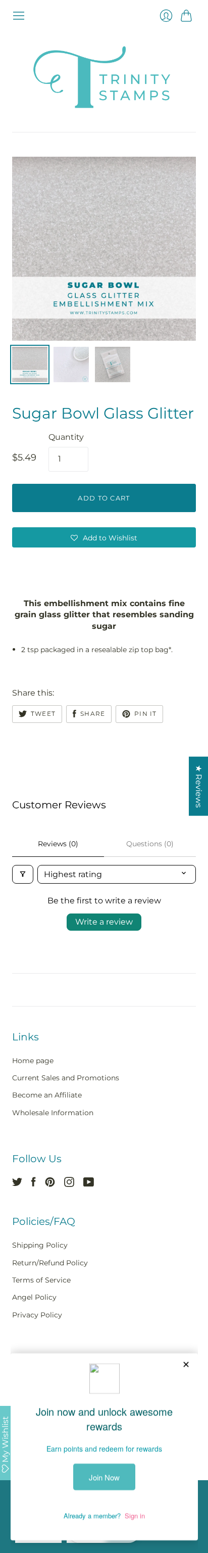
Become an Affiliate (47, 1095)
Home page (33, 1060)
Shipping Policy (40, 1245)
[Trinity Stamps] (104, 77)
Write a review (104, 922)
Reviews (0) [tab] (58, 843)
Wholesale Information (52, 1112)
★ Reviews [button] (198, 786)
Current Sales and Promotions (65, 1077)
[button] (104, 537)
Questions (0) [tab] (150, 843)
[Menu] (18, 15)
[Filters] (22, 874)
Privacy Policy (37, 1314)
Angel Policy (34, 1297)
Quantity (66, 437)
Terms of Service (41, 1280)
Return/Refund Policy (50, 1262)
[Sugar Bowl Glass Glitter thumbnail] (29, 364)
